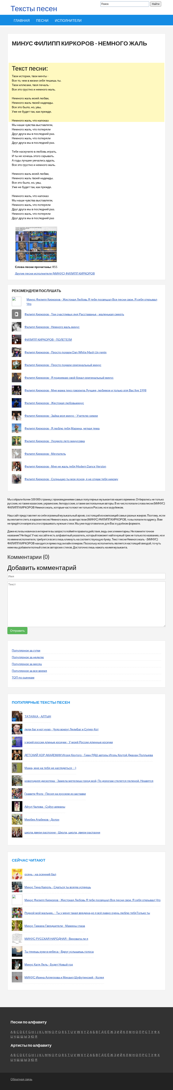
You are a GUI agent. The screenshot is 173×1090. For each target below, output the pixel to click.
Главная (22, 20)
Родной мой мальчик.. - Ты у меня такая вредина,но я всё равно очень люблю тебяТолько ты (87, 913)
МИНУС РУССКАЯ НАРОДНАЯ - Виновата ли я (56, 938)
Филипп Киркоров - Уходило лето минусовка (54, 441)
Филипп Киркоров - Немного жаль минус (52, 327)
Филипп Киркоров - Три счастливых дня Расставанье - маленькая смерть (74, 314)
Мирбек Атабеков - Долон (41, 819)
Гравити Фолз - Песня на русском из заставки (55, 793)
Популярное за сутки (26, 650)
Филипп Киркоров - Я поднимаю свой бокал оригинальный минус (69, 377)
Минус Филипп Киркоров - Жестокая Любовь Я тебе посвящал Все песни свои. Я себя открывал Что (92, 302)
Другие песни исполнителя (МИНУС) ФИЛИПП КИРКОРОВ (55, 273)
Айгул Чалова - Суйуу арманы (44, 806)
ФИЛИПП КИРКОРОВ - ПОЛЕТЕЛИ (48, 339)
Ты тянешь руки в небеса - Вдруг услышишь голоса (59, 951)
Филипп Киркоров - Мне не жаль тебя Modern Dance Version (65, 466)
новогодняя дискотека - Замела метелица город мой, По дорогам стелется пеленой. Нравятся (88, 781)
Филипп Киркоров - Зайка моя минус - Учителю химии (61, 415)
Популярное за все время (29, 670)
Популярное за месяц (27, 664)
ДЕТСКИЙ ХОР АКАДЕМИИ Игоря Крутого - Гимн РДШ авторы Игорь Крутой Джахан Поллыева (88, 755)
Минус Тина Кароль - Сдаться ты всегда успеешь (57, 887)
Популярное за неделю (28, 657)
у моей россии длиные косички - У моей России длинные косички (68, 742)
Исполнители (68, 20)
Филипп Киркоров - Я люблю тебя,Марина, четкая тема (62, 428)
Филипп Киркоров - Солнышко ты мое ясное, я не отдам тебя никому (71, 479)
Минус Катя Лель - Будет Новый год (48, 964)
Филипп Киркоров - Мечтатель (45, 453)
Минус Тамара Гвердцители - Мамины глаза (54, 925)
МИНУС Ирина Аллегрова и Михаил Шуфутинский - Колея (64, 977)
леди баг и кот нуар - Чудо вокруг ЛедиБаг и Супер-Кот (61, 729)
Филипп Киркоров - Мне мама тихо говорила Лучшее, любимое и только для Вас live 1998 (85, 390)
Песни (42, 20)
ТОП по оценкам (23, 677)
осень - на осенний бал (40, 874)
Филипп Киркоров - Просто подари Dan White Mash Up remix (65, 352)
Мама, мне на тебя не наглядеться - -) (50, 768)
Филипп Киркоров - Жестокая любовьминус (54, 403)
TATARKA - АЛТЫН (37, 716)
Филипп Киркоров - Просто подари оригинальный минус (62, 365)
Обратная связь (21, 1079)
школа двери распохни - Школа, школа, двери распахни (62, 832)
